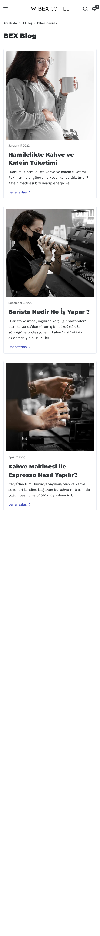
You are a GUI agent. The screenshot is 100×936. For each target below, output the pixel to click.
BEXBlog (27, 23)
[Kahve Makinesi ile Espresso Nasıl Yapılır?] (50, 407)
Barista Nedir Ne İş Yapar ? (49, 311)
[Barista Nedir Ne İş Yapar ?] (50, 253)
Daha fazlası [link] (18, 192)
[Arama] (85, 8)
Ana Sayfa (10, 23)
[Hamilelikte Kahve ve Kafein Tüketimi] (50, 95)
